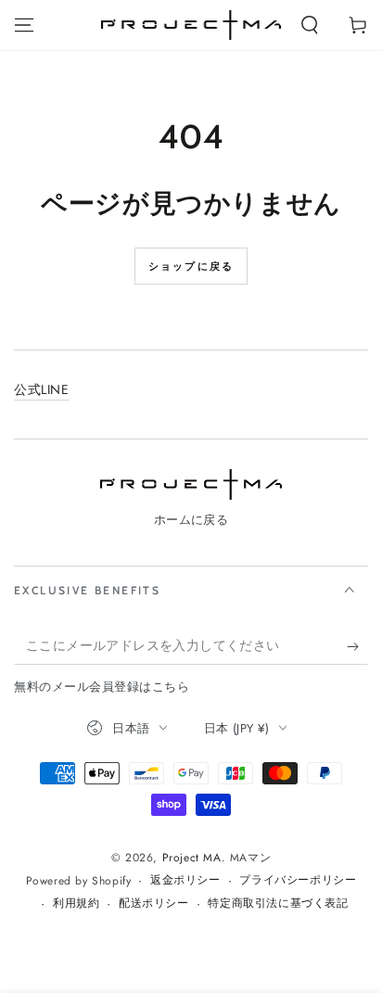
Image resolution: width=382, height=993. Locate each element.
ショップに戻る (191, 266)
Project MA (192, 857)
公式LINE (42, 389)
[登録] (357, 646)
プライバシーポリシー (297, 880)
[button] (310, 25)
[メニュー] (24, 25)
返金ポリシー (185, 880)
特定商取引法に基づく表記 (278, 903)
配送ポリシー (154, 903)
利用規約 (76, 903)
